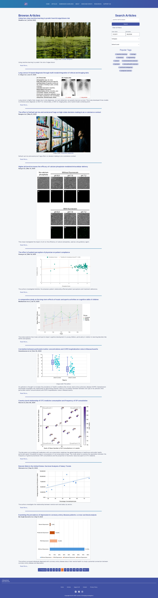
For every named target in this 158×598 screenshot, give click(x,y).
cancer (117, 60)
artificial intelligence (126, 67)
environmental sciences (130, 60)
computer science (126, 70)
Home (48, 4)
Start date (114, 31)
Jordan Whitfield (67, 59)
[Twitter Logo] (76, 591)
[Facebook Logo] (79, 591)
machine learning (122, 54)
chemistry (120, 57)
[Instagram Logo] (82, 591)
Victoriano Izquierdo (67, 153)
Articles (54, 4)
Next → (85, 570)
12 (80, 570)
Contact (85, 587)
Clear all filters (117, 27)
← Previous (42, 570)
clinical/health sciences (131, 64)
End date (128, 31)
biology (133, 54)
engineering (131, 57)
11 (77, 570)
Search (126, 24)
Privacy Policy (93, 587)
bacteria (116, 64)
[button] (66, 4)
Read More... (24, 65)
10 (74, 570)
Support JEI (77, 587)
